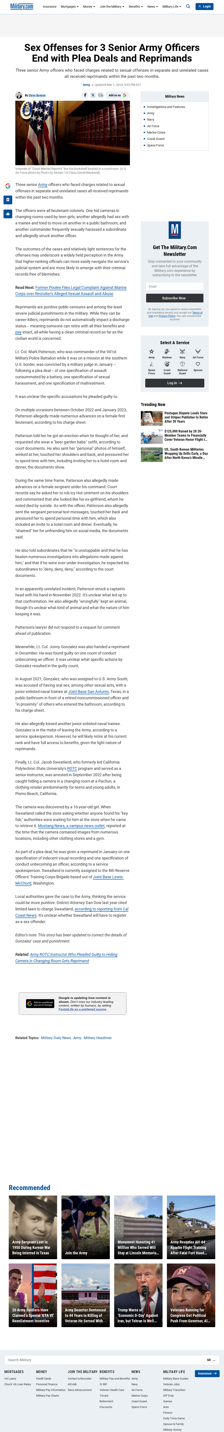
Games (167, 1401)
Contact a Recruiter (79, 1378)
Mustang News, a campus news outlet (71, 825)
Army (86, 84)
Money (87, 6)
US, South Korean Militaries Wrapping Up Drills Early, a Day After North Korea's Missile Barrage (186, 453)
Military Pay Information (50, 1390)
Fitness (167, 1412)
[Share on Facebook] (85, 95)
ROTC (72, 768)
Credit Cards (43, 1378)
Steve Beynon (37, 95)
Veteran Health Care (112, 1390)
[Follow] (8, 200)
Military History (172, 1429)
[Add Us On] (8, 186)
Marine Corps (139, 1395)
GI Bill (103, 1384)
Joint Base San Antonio (88, 691)
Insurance (49, 6)
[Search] (188, 6)
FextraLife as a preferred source (82, 1009)
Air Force (136, 1390)
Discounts (106, 1407)
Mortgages (68, 6)
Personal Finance (47, 1384)
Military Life (170, 6)
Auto (166, 1407)
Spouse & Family (173, 1424)
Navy (134, 1384)
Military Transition (174, 1390)
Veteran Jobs (171, 1384)
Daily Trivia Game (174, 1418)
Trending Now (153, 404)
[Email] (100, 95)
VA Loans (10, 1378)
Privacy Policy (167, 316)
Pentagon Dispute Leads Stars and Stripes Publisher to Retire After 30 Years (186, 417)
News (151, 6)
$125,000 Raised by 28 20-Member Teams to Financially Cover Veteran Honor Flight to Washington (185, 435)
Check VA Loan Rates (17, 1384)
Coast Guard (139, 1401)
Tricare (104, 1395)
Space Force (139, 1407)
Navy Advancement (80, 1390)
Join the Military (110, 6)
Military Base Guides (176, 1378)
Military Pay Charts (47, 1395)
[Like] (8, 214)
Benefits (134, 6)
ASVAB (72, 1384)
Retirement (106, 1401)
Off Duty (168, 1395)
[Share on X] (92, 95)
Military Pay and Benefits (115, 1378)
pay (18, 332)
